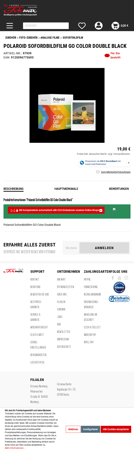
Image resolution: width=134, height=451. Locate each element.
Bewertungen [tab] (119, 188)
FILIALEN (61, 302)
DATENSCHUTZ (64, 347)
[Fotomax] (25, 10)
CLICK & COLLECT (92, 327)
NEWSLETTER (63, 332)
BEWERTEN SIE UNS (39, 294)
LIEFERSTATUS (37, 362)
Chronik (61, 309)
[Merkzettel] (82, 25)
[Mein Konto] (98, 25)
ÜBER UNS (62, 294)
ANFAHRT (61, 279)
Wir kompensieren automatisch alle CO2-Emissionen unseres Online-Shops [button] (58, 210)
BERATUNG (35, 287)
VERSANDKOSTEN (38, 355)
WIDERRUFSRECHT (39, 327)
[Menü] (9, 25)
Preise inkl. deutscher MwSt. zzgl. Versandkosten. (104, 154)
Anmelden (104, 248)
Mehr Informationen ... (15, 448)
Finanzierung (91, 287)
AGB (59, 324)
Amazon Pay (90, 335)
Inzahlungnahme (92, 294)
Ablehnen (73, 429)
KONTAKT (34, 279)
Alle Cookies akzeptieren (116, 429)
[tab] (13, 188)
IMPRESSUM (63, 339)
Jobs (59, 317)
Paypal (87, 279)
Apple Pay (89, 342)
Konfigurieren (90, 429)
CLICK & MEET (37, 335)
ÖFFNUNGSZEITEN (65, 287)
